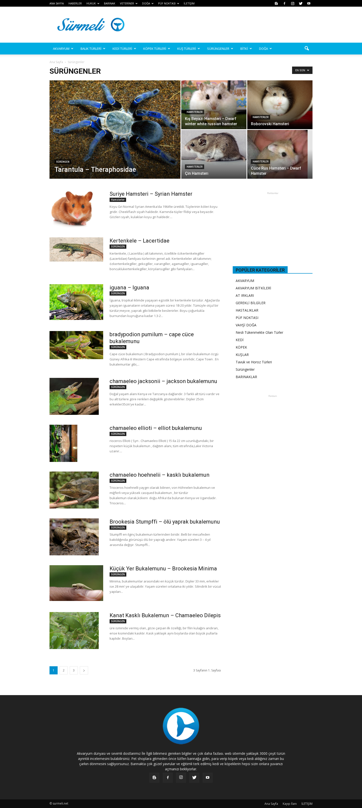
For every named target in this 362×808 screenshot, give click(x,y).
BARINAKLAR (246, 376)
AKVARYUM (245, 280)
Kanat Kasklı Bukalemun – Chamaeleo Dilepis (165, 615)
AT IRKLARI (245, 295)
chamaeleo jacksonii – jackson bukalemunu (163, 381)
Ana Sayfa (56, 62)
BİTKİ (244, 48)
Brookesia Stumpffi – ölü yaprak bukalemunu (165, 522)
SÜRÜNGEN (62, 161)
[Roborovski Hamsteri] (280, 104)
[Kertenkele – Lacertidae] (76, 249)
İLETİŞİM (189, 3)
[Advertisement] (223, 25)
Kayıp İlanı (290, 804)
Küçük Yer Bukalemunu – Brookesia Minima (163, 568)
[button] (307, 48)
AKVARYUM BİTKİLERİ (253, 288)
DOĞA (263, 48)
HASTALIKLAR (247, 310)
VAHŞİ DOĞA (246, 325)
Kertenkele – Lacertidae (139, 241)
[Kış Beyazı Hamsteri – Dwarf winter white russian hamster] (214, 104)
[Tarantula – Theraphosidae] (115, 129)
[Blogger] (276, 3)
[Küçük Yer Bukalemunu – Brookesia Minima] (76, 583)
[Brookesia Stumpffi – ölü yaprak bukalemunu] (74, 536)
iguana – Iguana (129, 287)
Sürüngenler (245, 369)
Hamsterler (194, 112)
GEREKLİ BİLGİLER (250, 302)
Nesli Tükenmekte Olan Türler (259, 332)
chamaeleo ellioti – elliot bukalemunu (156, 428)
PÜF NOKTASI (167, 3)
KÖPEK (241, 347)
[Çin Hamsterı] (214, 147)
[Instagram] (292, 3)
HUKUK (91, 3)
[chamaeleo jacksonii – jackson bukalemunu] (74, 396)
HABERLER (75, 3)
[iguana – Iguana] (76, 302)
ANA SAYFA (56, 3)
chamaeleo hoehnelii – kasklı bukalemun (160, 475)
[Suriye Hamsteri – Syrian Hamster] (72, 209)
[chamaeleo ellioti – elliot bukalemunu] (63, 443)
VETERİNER (127, 3)
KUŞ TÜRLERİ (186, 48)
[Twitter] (300, 3)
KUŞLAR (242, 354)
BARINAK (109, 3)
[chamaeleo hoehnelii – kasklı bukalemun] (74, 490)
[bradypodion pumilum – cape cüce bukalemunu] (76, 345)
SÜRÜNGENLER (218, 48)
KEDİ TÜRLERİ (122, 48)
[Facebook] (284, 3)
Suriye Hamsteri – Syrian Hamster (151, 194)
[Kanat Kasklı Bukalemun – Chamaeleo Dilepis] (74, 630)
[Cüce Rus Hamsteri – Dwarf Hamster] (280, 154)
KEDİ (240, 339)
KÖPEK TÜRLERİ (154, 48)
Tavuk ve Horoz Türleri (254, 362)
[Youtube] (309, 3)
